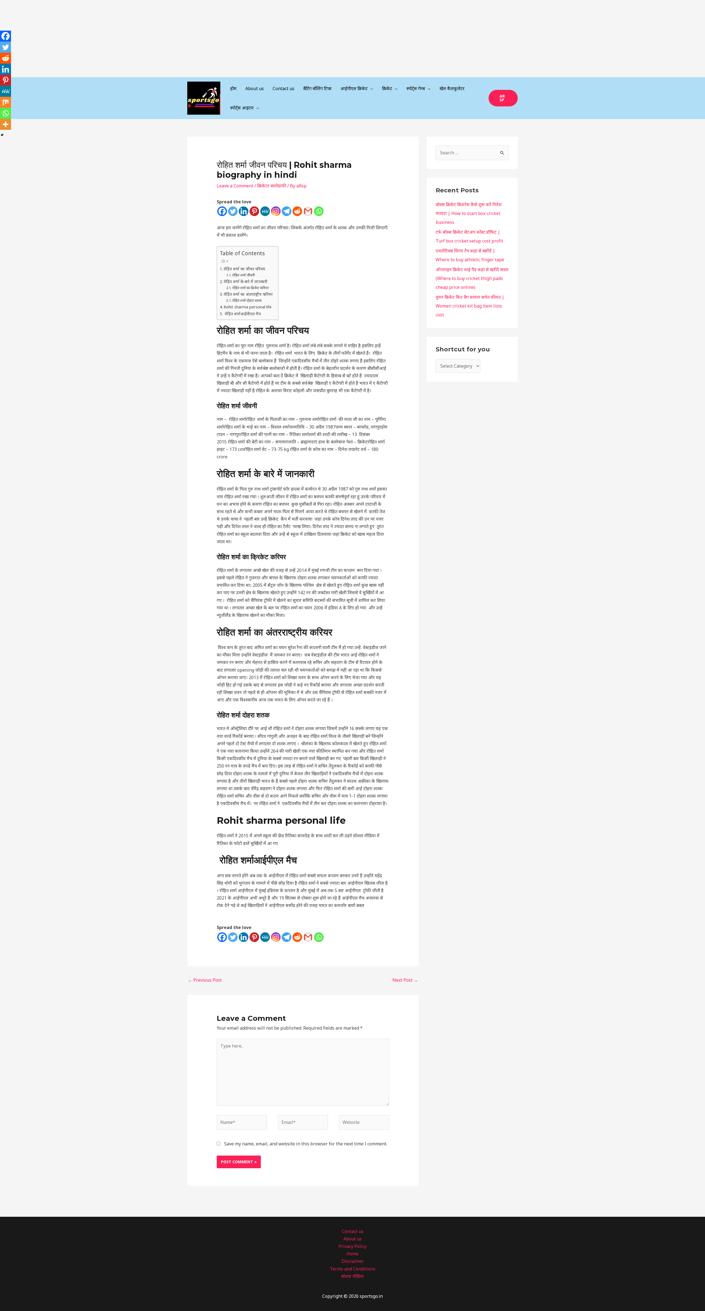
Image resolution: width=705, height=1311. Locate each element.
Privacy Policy (352, 1246)
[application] (370, 88)
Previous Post (205, 980)
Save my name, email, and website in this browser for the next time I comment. (305, 1144)
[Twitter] (233, 211)
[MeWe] (265, 211)
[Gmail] (308, 211)
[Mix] (5, 102)
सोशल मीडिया (352, 1276)
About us (352, 1239)
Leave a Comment (235, 186)
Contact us (353, 1231)
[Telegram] (286, 211)
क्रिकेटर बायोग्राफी (271, 186)
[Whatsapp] (319, 211)
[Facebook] (222, 211)
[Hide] (2, 135)
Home (352, 1254)
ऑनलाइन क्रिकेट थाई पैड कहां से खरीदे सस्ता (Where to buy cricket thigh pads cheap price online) (472, 278)
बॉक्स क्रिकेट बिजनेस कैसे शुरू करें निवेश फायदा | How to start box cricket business (468, 213)
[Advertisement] (165, 38)
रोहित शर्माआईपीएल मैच (242, 313)
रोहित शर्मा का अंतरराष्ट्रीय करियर (248, 294)
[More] (5, 124)
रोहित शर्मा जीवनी (243, 275)
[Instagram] (276, 211)
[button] (503, 98)
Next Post (405, 980)
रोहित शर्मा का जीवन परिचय (244, 268)
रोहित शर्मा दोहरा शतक (247, 300)
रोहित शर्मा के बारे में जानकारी (245, 281)
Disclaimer (352, 1261)
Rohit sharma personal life (248, 306)
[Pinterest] (254, 211)
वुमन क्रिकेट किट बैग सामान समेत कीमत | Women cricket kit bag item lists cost (470, 306)
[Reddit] (297, 211)
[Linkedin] (243, 211)
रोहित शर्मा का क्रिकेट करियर (250, 287)
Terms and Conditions (352, 1269)
